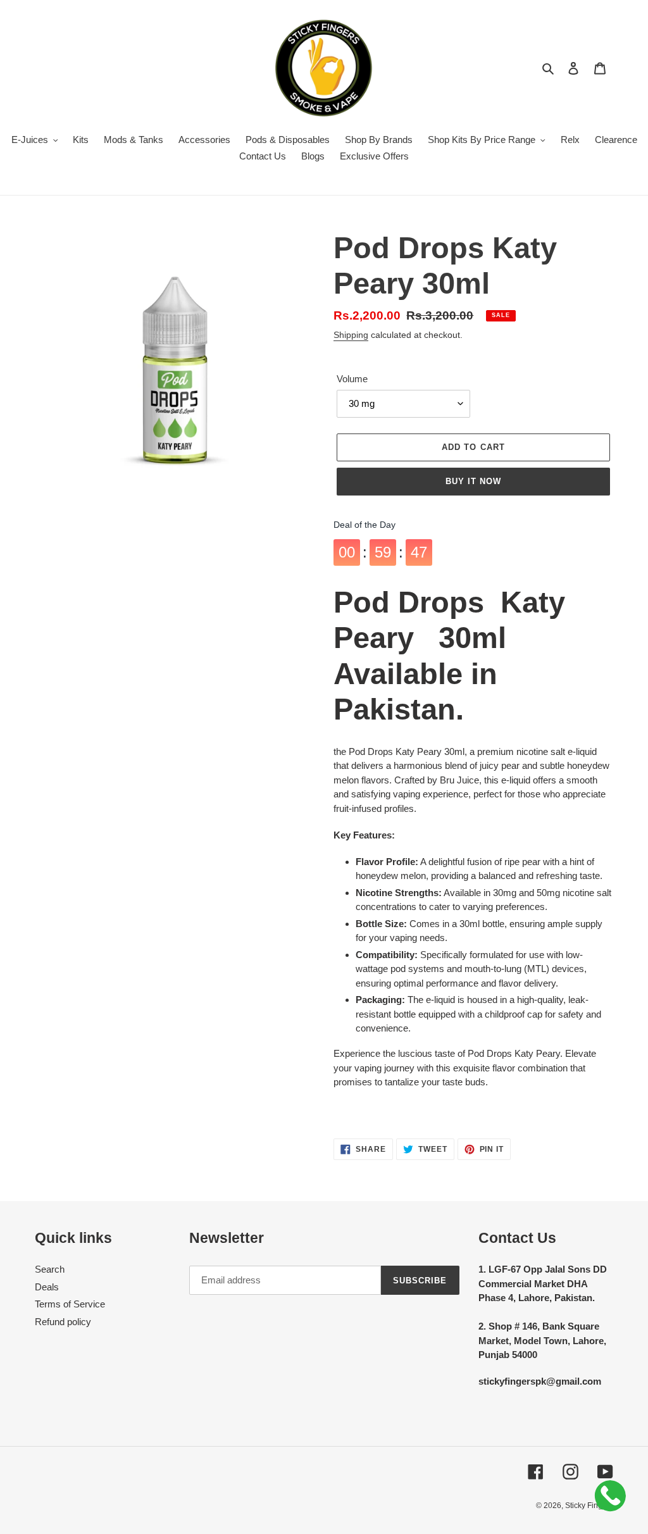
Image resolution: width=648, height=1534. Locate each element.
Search (50, 1269)
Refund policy (63, 1321)
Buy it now (473, 481)
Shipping (350, 335)
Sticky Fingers (589, 1505)
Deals (47, 1286)
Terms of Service (70, 1304)
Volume (352, 378)
